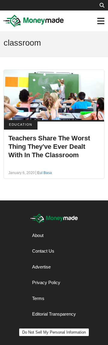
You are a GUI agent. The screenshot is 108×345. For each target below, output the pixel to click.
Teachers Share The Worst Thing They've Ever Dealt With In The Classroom (49, 146)
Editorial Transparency (54, 313)
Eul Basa (44, 173)
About (38, 235)
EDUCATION (20, 124)
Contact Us (43, 251)
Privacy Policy (46, 282)
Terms (38, 298)
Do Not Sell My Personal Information (54, 332)
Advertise (41, 266)
